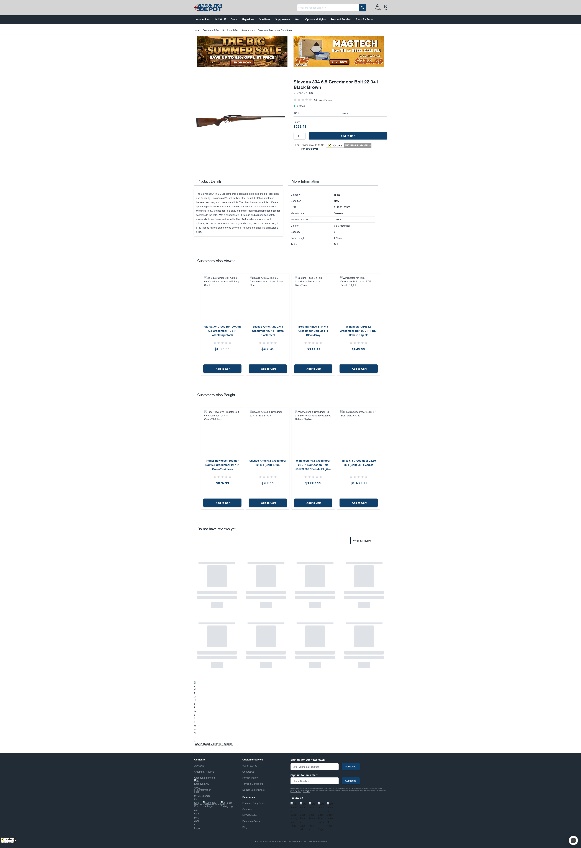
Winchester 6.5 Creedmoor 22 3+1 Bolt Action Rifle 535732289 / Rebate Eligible (313, 465)
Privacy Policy (306, 792)
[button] (8, 840)
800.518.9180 (249, 765)
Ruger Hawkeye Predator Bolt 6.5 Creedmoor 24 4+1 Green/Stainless (222, 465)
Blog (244, 827)
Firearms (206, 30)
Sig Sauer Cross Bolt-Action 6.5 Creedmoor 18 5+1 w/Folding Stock (222, 331)
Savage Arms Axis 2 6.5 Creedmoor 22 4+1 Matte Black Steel (268, 331)
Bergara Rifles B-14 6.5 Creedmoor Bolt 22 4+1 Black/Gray (313, 331)
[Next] (384, 324)
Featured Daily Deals (253, 803)
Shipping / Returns (204, 771)
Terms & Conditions (252, 783)
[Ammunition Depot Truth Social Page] (321, 816)
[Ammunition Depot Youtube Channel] (303, 816)
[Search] (362, 7)
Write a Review (362, 541)
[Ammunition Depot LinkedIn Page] (330, 814)
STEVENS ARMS (303, 92)
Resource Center (251, 821)
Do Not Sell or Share (253, 789)
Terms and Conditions (295, 792)
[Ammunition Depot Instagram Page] (293, 814)
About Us (199, 765)
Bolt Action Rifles (230, 30)
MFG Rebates (249, 815)
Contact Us (248, 771)
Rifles (216, 30)
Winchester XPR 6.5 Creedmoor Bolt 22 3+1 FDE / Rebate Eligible (358, 331)
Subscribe (350, 766)
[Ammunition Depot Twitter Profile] (312, 816)
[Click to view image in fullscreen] (240, 121)
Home (196, 30)
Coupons (247, 809)
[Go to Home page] (208, 7)
